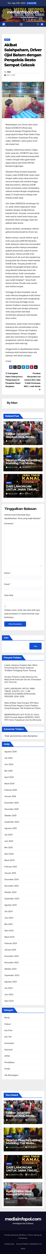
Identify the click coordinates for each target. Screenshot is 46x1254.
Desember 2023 (11, 956)
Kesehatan (9, 1043)
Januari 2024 (10, 950)
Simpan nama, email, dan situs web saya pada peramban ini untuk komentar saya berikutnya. (22, 613)
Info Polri (8, 1030)
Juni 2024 (8, 918)
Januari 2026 (10, 796)
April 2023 (9, 1001)
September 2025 (11, 822)
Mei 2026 (8, 771)
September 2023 (11, 975)
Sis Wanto (26, 441)
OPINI (7, 1056)
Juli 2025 (8, 835)
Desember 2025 (11, 803)
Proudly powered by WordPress (15, 1235)
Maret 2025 (9, 860)
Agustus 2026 (10, 752)
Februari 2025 (10, 867)
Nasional (8, 1050)
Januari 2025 (10, 873)
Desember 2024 (11, 879)
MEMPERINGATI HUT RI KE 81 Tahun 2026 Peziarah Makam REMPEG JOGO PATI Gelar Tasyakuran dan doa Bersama (22, 717)
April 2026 (9, 777)
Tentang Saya (9, 1244)
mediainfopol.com (23, 12)
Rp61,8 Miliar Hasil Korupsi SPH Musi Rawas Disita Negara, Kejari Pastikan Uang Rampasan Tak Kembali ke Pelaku (22, 705)
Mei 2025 (8, 847)
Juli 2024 (8, 911)
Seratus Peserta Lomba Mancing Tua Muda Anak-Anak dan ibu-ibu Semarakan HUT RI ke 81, (22, 679)
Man (9, 72)
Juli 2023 (8, 988)
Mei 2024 (8, 924)
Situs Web (8, 595)
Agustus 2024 (10, 905)
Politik (7, 1069)
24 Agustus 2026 (16, 1120)
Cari (6, 637)
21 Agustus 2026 (16, 1198)
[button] (38, 24)
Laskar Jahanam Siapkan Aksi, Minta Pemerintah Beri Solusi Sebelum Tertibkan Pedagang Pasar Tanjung (20, 668)
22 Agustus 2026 (16, 1147)
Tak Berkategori (11, 1075)
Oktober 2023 (10, 969)
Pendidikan (9, 1062)
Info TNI (8, 1037)
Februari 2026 (10, 790)
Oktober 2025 (10, 816)
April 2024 (9, 931)
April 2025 (9, 854)
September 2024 (11, 899)
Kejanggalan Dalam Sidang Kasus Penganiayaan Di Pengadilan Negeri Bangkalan (14, 379)
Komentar (9, 524)
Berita (7, 39)
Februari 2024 (10, 943)
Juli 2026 (8, 758)
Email (7, 584)
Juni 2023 (8, 995)
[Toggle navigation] (21, 24)
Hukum (7, 1024)
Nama (7, 573)
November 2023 (11, 963)
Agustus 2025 (10, 828)
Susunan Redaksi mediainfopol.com (29, 1244)
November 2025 (11, 809)
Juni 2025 (8, 841)
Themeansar (22, 1238)
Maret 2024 (9, 937)
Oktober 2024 (10, 892)
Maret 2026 (9, 784)
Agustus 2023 (10, 982)
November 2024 (11, 886)
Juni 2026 (8, 764)
